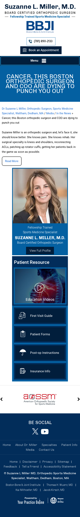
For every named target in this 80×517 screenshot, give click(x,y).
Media (50, 113)
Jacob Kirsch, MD (53, 490)
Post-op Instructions (44, 353)
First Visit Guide (41, 316)
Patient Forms (40, 334)
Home (7, 445)
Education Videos (40, 299)
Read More (11, 161)
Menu (34, 60)
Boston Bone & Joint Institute (23, 485)
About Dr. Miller (26, 445)
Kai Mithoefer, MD (26, 490)
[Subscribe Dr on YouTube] (45, 431)
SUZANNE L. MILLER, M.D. (40, 237)
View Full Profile (40, 250)
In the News (63, 113)
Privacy (47, 461)
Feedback (10, 466)
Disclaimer (30, 461)
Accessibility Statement (60, 466)
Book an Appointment (44, 50)
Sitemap (63, 461)
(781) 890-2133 (43, 41)
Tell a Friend (30, 466)
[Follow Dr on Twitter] (35, 431)
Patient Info (69, 445)
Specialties (49, 445)
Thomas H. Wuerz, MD (60, 485)
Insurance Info (40, 371)
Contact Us (46, 449)
